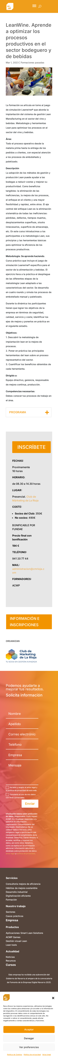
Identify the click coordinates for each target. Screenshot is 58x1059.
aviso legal (10, 853)
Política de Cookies (14, 1054)
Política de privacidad (32, 1054)
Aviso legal (46, 1054)
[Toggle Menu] (34, 6)
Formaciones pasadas (32, 62)
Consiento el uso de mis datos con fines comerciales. (21, 796)
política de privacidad (26, 853)
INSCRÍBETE (31, 447)
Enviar (30, 804)
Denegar (29, 1038)
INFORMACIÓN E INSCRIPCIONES (24, 621)
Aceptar (29, 1029)
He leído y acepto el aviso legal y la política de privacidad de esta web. (21, 789)
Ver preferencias (29, 1047)
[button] (53, 998)
